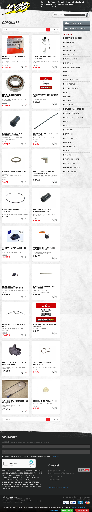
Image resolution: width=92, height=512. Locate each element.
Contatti (61, 2)
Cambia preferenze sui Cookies (58, 487)
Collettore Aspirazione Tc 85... (14, 249)
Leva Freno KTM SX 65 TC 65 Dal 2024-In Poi (45, 62)
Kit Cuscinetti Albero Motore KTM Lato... (11, 96)
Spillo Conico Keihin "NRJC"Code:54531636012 (41, 291)
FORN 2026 (69, 46)
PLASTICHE (69, 130)
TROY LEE (68, 71)
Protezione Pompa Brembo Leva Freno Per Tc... (13, 368)
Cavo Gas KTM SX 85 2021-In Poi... (13, 325)
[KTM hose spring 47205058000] (15, 159)
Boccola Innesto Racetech (45, 401)
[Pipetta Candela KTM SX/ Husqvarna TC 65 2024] (46, 159)
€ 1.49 (5, 216)
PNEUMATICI (70, 146)
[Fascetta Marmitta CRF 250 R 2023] (46, 83)
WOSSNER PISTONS (72, 80)
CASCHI (67, 92)
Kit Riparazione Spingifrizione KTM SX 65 (12, 287)
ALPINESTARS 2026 (72, 59)
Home (43, 2)
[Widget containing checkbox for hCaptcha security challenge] (19, 463)
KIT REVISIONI (70, 163)
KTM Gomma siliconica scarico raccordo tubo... (13, 138)
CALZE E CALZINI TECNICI (74, 109)
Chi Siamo (51, 2)
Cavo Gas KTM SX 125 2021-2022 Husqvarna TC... (12, 406)
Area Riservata (74, 23)
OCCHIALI (68, 101)
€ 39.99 (6, 294)
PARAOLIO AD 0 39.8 (39, 99)
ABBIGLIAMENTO (71, 88)
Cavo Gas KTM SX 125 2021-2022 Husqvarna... (15, 402)
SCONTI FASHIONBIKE (73, 38)
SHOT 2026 (69, 63)
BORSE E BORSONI (72, 113)
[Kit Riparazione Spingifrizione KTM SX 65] (15, 274)
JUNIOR (67, 121)
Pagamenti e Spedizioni (75, 2)
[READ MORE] (24, 67)
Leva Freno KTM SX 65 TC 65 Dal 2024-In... (44, 57)
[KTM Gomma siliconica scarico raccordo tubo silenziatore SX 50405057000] (15, 121)
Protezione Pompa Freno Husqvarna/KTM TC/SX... (42, 253)
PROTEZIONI (69, 105)
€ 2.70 (36, 331)
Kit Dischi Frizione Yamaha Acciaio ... (13, 57)
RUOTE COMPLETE (72, 159)
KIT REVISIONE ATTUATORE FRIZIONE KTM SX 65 (15, 291)
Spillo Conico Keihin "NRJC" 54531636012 (44, 287)
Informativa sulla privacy (82, 499)
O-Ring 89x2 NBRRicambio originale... (15, 214)
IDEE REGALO (70, 84)
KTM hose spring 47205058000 (14, 171)
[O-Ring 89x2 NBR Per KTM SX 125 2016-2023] (15, 198)
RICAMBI (68, 155)
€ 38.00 (36, 101)
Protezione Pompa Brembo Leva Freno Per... (14, 363)
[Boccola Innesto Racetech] (46, 389)
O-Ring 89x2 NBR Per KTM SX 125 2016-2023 (14, 210)
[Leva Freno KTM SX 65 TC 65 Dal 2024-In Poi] (46, 45)
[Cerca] (87, 15)
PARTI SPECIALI (71, 171)
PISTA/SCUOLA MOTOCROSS (65, 4)
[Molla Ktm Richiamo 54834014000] (46, 351)
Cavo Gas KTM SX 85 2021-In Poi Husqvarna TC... (12, 329)
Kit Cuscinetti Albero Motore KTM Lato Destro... (14, 100)
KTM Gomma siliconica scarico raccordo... (12, 134)
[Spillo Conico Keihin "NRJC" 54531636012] (46, 274)
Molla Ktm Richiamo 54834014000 (42, 363)
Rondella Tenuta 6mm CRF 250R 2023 (44, 325)
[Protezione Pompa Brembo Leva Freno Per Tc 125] (15, 351)
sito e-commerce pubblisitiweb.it (12, 503)
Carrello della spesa (76, 28)
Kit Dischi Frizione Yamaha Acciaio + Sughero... (15, 62)
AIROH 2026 (69, 55)
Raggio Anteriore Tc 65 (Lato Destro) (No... (43, 138)
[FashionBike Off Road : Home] (19, 8)
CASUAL (68, 126)
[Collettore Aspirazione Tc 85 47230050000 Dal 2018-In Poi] (15, 236)
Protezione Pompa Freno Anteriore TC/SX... (44, 249)
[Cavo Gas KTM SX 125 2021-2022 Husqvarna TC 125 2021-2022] (15, 389)
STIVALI (68, 96)
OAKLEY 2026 (70, 42)
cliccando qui (54, 456)
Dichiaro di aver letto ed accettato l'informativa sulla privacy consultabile (31, 456)
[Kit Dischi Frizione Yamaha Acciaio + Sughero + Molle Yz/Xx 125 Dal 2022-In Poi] (15, 45)
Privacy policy (82, 507)
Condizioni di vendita (69, 497)
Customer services (84, 497)
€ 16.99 (6, 370)
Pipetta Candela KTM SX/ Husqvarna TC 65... (44, 172)
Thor (67, 75)
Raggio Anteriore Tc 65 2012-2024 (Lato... (45, 134)
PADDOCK (69, 142)
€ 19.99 (36, 294)
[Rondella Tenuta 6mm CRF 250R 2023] (46, 312)
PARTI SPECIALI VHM (72, 167)
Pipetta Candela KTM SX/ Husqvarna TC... (45, 176)
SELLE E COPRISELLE (72, 138)
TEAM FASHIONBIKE (72, 67)
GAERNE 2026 (70, 50)
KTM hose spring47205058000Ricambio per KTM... (13, 175)
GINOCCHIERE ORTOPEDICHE (76, 117)
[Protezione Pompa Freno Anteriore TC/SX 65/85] (46, 236)
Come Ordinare (46, 4)
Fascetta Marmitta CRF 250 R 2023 (45, 96)
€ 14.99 (36, 179)
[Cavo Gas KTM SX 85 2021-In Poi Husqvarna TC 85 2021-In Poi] (15, 312)
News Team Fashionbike (49, 7)
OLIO (67, 151)
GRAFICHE (68, 134)
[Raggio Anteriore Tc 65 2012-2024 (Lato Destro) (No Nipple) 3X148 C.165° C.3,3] (46, 121)
